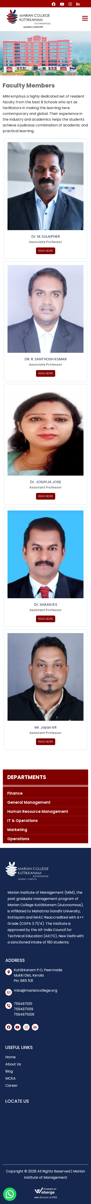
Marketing (17, 829)
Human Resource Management (37, 811)
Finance (15, 793)
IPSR (54, 1197)
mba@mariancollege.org (35, 990)
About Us (13, 1064)
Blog (9, 1071)
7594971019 (23, 1009)
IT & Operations (22, 820)
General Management (29, 802)
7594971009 (24, 1014)
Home (10, 1057)
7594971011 (23, 1003)
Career (11, 1085)
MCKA (10, 1078)
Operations (18, 839)
